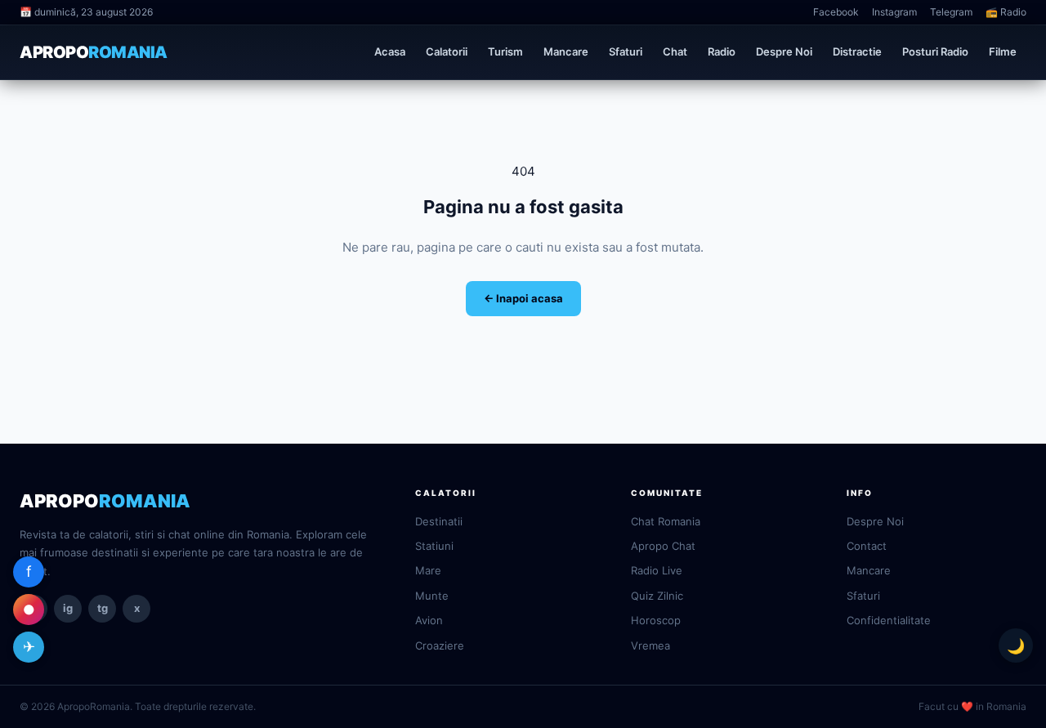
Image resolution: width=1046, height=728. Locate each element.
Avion (429, 620)
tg (102, 607)
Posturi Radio (935, 51)
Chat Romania (665, 521)
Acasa (389, 51)
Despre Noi (784, 51)
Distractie (857, 51)
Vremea (650, 645)
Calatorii (446, 51)
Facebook (836, 12)
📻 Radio (1006, 12)
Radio (721, 51)
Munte (432, 595)
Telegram (951, 12)
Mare (428, 570)
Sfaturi (625, 51)
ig (68, 607)
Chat (675, 51)
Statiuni (434, 545)
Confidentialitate (889, 620)
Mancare (565, 51)
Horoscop (656, 620)
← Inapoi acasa (523, 298)
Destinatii (439, 521)
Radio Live (656, 570)
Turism (505, 51)
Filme (1003, 51)
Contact (867, 545)
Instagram (894, 12)
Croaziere (439, 645)
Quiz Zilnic (657, 595)
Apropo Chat (663, 545)
